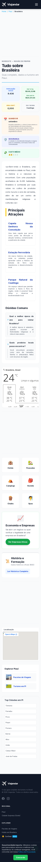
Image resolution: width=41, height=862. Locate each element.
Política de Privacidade (26, 852)
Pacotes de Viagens (9, 829)
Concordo (20, 857)
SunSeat (9, 836)
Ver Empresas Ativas (17, 542)
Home (4, 11)
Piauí (10, 11)
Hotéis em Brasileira (9, 832)
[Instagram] (8, 798)
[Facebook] (3, 798)
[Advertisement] (20, 35)
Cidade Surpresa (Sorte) (11, 815)
